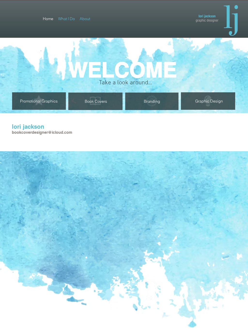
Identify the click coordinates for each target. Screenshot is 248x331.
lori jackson (28, 126)
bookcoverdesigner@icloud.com (42, 132)
